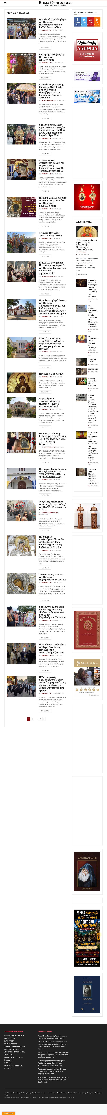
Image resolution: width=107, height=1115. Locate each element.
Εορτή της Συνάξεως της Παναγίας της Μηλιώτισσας (52, 57)
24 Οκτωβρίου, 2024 (56, 138)
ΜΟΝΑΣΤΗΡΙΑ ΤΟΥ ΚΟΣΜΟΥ (14, 1057)
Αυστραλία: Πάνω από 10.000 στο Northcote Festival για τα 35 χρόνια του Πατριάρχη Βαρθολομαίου (53, 1079)
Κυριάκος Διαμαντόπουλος (50, 512)
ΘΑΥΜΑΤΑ (7, 1063)
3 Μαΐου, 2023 (44, 515)
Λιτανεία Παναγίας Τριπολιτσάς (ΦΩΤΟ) (50, 234)
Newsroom (45, 30)
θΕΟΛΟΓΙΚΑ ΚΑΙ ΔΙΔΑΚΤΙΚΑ (13, 1065)
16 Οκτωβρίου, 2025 (56, 30)
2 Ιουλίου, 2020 (93, 486)
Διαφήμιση (51, 1093)
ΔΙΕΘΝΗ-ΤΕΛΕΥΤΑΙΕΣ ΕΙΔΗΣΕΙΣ (14, 1046)
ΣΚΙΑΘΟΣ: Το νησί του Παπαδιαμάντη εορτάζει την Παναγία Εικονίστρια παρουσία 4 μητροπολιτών (52, 268)
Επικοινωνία (72, 1093)
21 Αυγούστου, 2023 (56, 376)
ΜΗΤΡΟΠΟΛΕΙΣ (9, 1038)
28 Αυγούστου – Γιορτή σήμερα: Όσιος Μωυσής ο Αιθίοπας (93, 343)
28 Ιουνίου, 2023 (55, 480)
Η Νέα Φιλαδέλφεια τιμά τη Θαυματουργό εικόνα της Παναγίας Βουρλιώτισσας (52, 201)
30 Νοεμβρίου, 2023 (56, 352)
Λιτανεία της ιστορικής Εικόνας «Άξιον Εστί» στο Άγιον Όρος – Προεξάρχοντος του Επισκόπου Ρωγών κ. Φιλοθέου (51, 91)
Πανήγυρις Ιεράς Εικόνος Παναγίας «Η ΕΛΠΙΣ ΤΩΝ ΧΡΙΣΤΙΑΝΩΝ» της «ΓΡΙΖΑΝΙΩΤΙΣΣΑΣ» (52, 473)
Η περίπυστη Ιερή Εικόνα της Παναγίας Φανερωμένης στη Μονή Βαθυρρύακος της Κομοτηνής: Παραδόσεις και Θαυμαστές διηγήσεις (52, 307)
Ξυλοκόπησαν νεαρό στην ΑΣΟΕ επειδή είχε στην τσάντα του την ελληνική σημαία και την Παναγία (52, 343)
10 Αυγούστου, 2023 (56, 409)
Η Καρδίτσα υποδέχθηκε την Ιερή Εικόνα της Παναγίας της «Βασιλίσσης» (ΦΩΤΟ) (52, 648)
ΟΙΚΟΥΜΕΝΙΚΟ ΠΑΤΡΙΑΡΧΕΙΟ (14, 1035)
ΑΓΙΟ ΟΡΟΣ (8, 1054)
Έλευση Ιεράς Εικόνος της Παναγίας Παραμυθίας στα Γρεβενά (52, 577)
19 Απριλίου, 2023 (56, 550)
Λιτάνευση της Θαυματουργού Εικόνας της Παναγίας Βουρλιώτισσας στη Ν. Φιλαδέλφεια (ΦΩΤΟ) (51, 165)
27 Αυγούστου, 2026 (83, 254)
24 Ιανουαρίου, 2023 (56, 620)
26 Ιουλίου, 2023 (59, 447)
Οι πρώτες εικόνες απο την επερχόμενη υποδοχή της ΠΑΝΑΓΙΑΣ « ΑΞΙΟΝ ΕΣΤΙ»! (52, 505)
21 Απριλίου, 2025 (60, 100)
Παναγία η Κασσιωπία (51, 373)
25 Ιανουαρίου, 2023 (56, 582)
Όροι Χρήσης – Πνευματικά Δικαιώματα (90, 1093)
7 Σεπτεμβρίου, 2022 (57, 693)
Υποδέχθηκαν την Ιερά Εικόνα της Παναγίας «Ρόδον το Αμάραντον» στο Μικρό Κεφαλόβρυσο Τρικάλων (52, 612)
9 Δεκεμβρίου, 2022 (56, 655)
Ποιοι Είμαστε (61, 1093)
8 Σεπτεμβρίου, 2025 (57, 62)
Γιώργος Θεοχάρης (47, 100)
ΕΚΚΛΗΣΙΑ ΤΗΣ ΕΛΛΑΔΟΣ (12, 1049)
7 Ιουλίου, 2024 (59, 276)
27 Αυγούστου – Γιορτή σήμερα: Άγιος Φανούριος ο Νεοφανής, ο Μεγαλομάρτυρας (86, 245)
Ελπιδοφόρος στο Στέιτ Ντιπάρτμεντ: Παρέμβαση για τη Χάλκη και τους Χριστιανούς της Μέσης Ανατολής (51, 1063)
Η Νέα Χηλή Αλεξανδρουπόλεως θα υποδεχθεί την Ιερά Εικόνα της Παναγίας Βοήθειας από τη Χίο (51, 542)
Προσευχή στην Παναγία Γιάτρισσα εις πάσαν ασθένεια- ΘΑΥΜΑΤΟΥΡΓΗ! (94, 476)
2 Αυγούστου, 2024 (56, 238)
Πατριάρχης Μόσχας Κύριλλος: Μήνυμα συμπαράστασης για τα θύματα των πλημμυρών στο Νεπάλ (52, 1071)
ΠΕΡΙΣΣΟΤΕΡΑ (45, 48)
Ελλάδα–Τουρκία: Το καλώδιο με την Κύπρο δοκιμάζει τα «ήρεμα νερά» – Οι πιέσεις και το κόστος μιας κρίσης (53, 1055)
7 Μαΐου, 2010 (93, 364)
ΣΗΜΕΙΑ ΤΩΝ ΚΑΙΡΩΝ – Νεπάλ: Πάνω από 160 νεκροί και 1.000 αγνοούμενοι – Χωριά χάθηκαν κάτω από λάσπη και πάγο (93, 409)
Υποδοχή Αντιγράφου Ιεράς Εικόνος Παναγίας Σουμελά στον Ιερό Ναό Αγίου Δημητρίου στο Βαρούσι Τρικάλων (52, 130)
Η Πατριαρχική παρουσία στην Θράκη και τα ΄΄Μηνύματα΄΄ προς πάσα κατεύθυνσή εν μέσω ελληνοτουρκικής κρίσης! (52, 684)
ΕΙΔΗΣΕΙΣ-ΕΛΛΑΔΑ (10, 1044)
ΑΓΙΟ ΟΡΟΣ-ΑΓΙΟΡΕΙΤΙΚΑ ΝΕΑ (14, 1052)
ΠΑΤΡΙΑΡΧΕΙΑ (9, 1041)
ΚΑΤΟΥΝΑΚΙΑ (93, 369)
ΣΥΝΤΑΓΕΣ (7, 1068)
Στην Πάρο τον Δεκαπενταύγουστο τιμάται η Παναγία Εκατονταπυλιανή (49, 402)
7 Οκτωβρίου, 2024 (56, 173)
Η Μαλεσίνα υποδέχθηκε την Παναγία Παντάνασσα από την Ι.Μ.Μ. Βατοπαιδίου (52, 23)
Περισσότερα (82, 274)
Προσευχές (8, 1060)
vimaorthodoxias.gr (14, 1093)
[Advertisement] (87, 143)
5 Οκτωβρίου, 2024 (56, 208)
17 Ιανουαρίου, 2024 (56, 316)
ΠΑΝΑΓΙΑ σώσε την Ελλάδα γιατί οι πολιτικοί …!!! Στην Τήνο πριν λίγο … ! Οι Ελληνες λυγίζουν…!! (53, 439)
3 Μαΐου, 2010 (93, 372)
